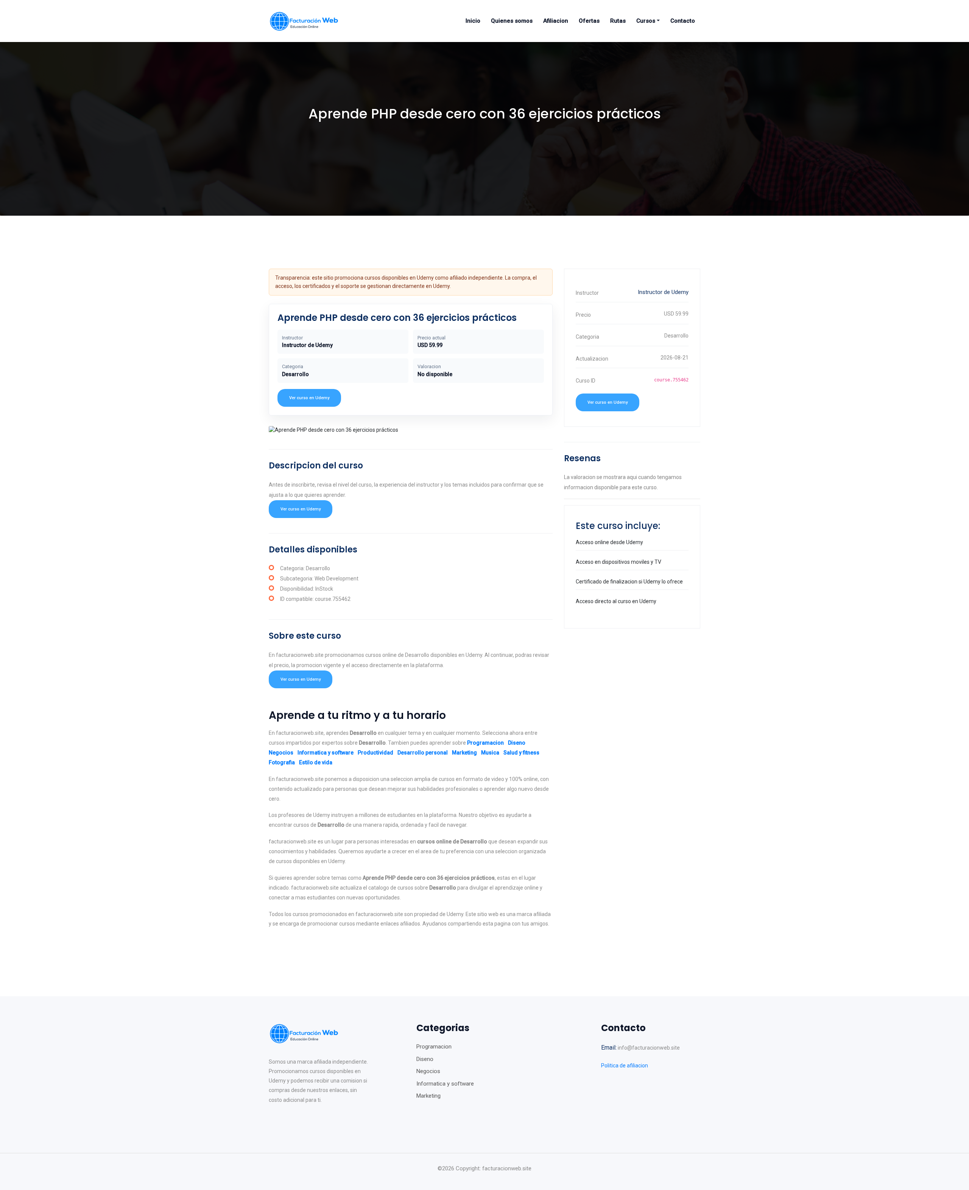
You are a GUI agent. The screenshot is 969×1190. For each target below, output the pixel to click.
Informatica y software (326, 753)
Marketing (464, 753)
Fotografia (282, 762)
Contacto (682, 20)
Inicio (473, 20)
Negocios (281, 753)
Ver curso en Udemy (309, 397)
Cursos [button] (645, 20)
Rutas (618, 20)
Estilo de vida (315, 762)
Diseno (516, 743)
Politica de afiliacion (624, 1065)
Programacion (485, 743)
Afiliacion (555, 20)
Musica (490, 753)
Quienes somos (512, 20)
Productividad (375, 753)
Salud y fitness (521, 753)
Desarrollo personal (422, 753)
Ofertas (589, 20)
